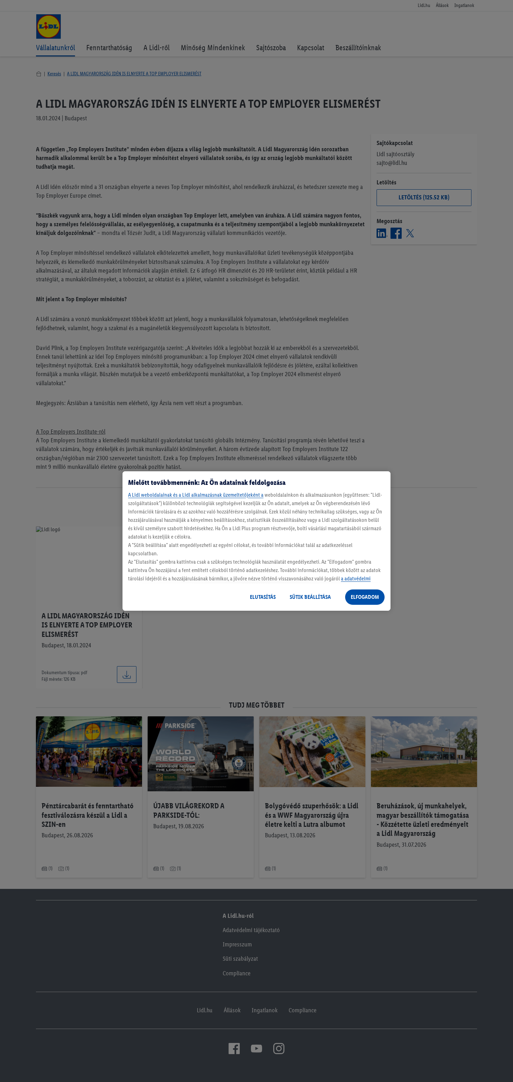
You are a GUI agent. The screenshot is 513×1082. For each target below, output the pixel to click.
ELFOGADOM (365, 597)
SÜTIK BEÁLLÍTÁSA (310, 597)
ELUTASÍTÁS (263, 597)
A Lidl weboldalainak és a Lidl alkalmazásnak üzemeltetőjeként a (195, 495)
